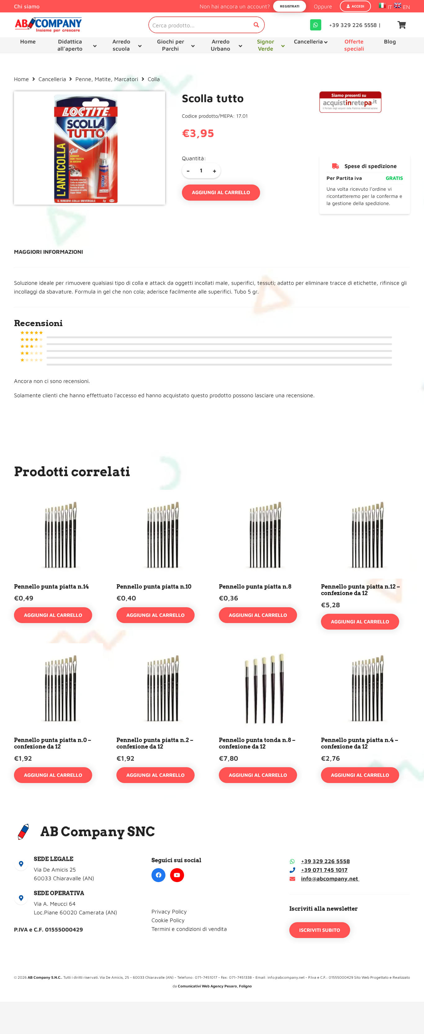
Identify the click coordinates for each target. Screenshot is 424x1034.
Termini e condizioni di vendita (189, 929)
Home (21, 79)
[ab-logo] (48, 25)
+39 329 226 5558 (325, 861)
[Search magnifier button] (256, 25)
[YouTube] (177, 875)
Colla (154, 79)
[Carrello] (402, 24)
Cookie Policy (168, 920)
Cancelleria (52, 79)
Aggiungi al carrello (221, 192)
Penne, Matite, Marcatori (106, 79)
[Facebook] (158, 875)
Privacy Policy (169, 911)
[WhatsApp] (315, 24)
